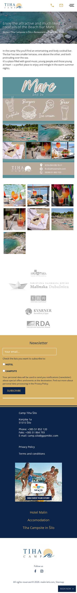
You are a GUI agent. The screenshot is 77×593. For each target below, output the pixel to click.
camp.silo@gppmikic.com (43, 435)
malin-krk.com (47, 582)
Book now (65, 588)
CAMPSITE (11, 371)
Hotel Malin (38, 512)
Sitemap (60, 582)
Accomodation (38, 520)
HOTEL (9, 364)
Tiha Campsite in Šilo (21, 32)
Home (6, 32)
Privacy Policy (41, 383)
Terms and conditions (32, 453)
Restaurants (40, 32)
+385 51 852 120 (37, 429)
